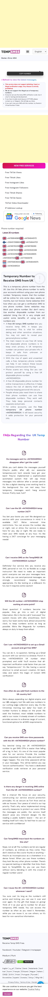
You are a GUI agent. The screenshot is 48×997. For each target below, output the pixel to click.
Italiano (40, 971)
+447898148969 (13, 238)
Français (16, 971)
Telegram (17, 101)
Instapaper (36, 950)
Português (25, 974)
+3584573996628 (14, 242)
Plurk (13, 955)
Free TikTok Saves (13, 198)
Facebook (6, 950)
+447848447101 (32, 242)
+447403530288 (30, 250)
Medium (6, 955)
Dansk (25, 968)
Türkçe (31, 978)
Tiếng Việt (38, 978)
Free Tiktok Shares (13, 193)
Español (16, 978)
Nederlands (33, 968)
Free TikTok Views (13, 172)
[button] (28, 52)
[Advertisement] (24, 24)
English (5, 968)
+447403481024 (13, 266)
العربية (11, 968)
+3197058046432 (14, 262)
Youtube (16, 950)
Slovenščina (7, 978)
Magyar (33, 971)
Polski (17, 974)
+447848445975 (31, 262)
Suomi (9, 971)
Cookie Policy (34, 989)
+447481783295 (13, 246)
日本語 (4, 974)
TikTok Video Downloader (16, 203)
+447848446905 (29, 254)
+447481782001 (13, 250)
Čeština (18, 968)
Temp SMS (15, 943)
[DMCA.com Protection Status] (25, 962)
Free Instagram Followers (16, 187)
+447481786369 (30, 246)
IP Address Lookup (13, 208)
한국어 (11, 974)
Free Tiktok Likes (12, 177)
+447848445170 (30, 238)
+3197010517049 (9, 258)
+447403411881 (13, 254)
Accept (7, 994)
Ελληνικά (24, 971)
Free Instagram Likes (14, 182)
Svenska (24, 978)
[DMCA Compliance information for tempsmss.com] (9, 962)
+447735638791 (26, 258)
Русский (34, 974)
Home (3, 58)
